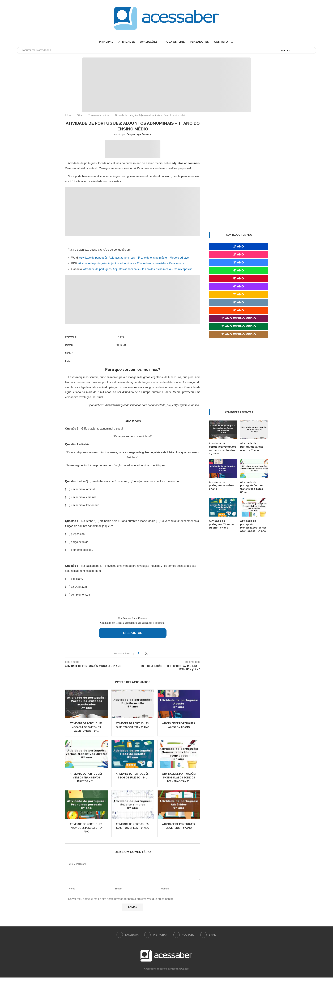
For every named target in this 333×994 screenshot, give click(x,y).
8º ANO (238, 302)
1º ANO (238, 246)
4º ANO (238, 270)
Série (79, 115)
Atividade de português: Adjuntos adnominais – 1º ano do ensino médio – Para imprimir (131, 263)
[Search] (232, 42)
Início (68, 115)
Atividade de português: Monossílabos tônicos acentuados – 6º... (179, 777)
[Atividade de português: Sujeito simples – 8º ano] (133, 804)
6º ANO (238, 286)
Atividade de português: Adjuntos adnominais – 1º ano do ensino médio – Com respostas (137, 269)
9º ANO (238, 310)
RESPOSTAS (132, 633)
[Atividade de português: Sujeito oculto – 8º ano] (133, 704)
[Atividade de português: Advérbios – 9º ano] (179, 804)
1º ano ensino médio (98, 115)
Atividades (126, 41)
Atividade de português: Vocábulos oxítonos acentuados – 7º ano (222, 448)
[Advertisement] (166, 81)
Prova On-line (174, 41)
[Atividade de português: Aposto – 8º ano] (179, 704)
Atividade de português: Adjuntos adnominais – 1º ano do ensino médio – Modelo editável (134, 257)
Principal (106, 41)
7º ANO (238, 294)
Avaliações (148, 41)
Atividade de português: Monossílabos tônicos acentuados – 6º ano (253, 526)
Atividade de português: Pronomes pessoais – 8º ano (86, 828)
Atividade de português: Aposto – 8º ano (221, 485)
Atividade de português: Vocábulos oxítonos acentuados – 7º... (86, 727)
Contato (221, 41)
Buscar (285, 50)
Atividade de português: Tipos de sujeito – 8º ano (221, 524)
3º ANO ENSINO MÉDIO (238, 334)
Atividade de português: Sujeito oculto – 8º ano (251, 447)
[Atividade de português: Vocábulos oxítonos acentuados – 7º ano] (86, 704)
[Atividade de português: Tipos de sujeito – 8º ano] (133, 754)
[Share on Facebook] (143, 653)
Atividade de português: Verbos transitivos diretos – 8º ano (252, 487)
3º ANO (238, 262)
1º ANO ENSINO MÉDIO (238, 318)
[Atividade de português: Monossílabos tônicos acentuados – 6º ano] (179, 754)
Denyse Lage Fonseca (138, 134)
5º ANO (238, 278)
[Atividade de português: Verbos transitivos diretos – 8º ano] (86, 754)
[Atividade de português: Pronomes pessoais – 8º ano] (86, 804)
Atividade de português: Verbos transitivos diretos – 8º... (86, 777)
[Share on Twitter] (146, 653)
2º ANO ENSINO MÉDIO (238, 326)
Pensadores (199, 41)
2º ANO (238, 254)
